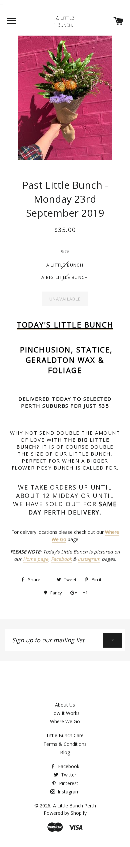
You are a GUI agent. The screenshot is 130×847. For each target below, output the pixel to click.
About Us (65, 705)
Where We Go (65, 721)
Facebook (61, 559)
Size (65, 251)
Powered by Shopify (65, 813)
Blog (65, 752)
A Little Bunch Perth (74, 805)
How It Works (65, 713)
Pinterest (68, 783)
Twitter (68, 774)
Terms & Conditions (65, 744)
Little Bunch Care (65, 735)
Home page (35, 559)
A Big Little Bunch (64, 277)
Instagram (89, 559)
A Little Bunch (64, 265)
